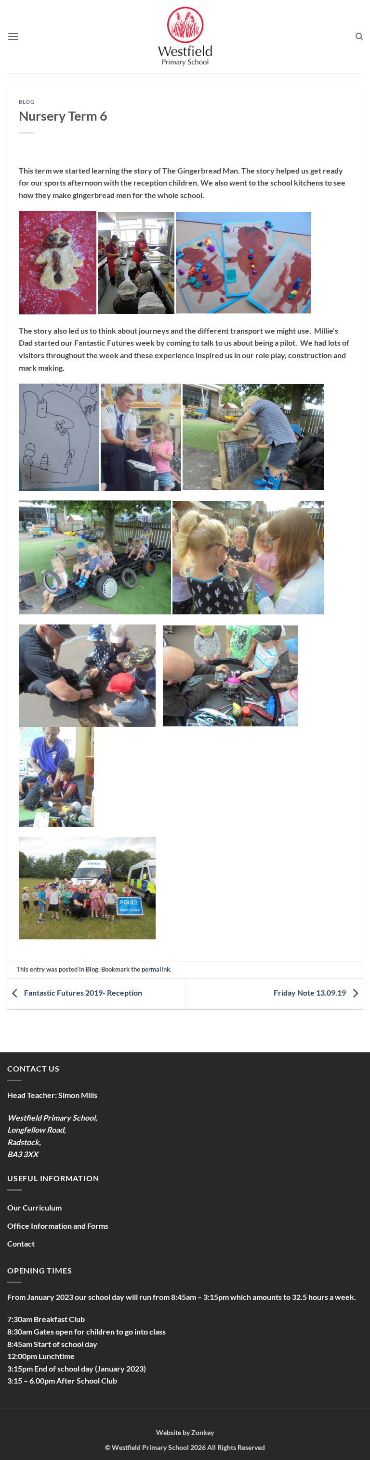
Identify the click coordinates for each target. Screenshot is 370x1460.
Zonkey (202, 1432)
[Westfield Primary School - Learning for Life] (185, 36)
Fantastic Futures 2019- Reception (82, 993)
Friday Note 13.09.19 (310, 993)
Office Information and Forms (57, 1225)
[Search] (359, 36)
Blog (26, 102)
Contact (21, 1243)
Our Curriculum (34, 1207)
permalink (156, 969)
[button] (13, 36)
